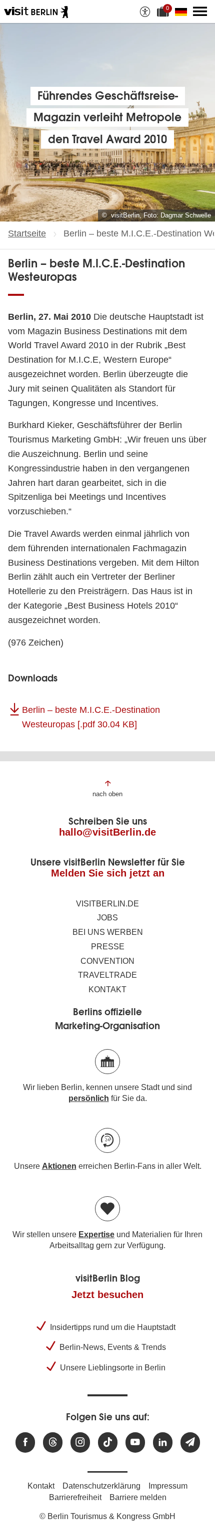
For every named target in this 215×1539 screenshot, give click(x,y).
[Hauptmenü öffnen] (200, 11)
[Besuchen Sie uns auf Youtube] (135, 1442)
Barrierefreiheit (75, 1497)
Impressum (168, 1486)
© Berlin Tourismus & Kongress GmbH (108, 1516)
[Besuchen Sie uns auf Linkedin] (162, 1442)
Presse (107, 946)
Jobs (107, 917)
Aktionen (59, 1166)
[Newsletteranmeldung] (190, 1442)
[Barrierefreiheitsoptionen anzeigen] (145, 11)
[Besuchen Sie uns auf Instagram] (80, 1442)
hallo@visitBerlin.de (107, 832)
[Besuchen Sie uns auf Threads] (52, 1442)
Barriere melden (138, 1497)
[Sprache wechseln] (183, 11)
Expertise (96, 1234)
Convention (107, 961)
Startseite (27, 233)
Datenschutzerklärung (101, 1486)
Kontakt (107, 989)
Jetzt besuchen (108, 1294)
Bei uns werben (107, 932)
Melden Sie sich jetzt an (107, 873)
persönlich (88, 1098)
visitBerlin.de (107, 903)
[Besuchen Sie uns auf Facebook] (25, 1442)
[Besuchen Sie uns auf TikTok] (108, 1442)
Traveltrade (107, 975)
